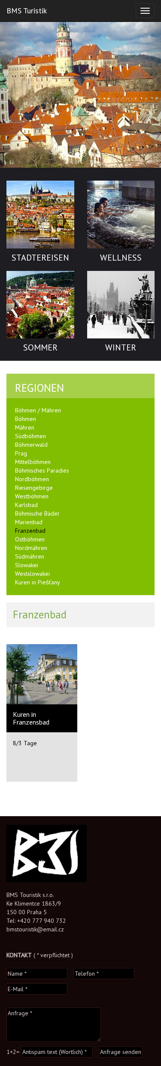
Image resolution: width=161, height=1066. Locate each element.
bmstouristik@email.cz (35, 929)
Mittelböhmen (33, 462)
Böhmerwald (31, 445)
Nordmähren (31, 548)
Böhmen (25, 419)
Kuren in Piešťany (37, 582)
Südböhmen (30, 436)
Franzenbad (30, 531)
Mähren (24, 427)
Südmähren (29, 556)
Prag (21, 453)
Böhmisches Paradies (42, 470)
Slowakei (26, 565)
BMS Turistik (26, 10)
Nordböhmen (32, 479)
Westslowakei (32, 574)
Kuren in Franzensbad (31, 718)
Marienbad (29, 522)
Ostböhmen (30, 539)
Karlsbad (26, 505)
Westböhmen (32, 496)
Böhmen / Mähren (38, 410)
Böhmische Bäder (37, 513)
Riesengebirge (34, 488)
